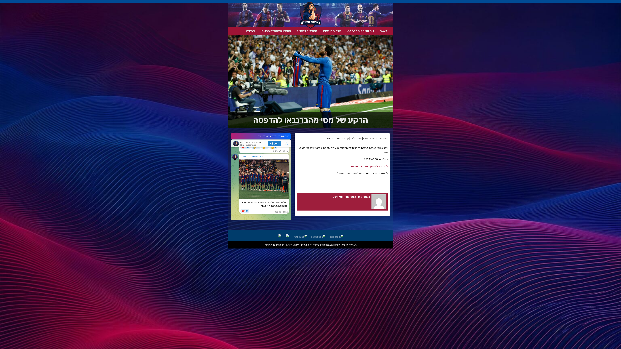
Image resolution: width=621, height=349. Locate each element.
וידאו (338, 138)
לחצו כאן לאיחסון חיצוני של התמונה (369, 166)
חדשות (330, 138)
